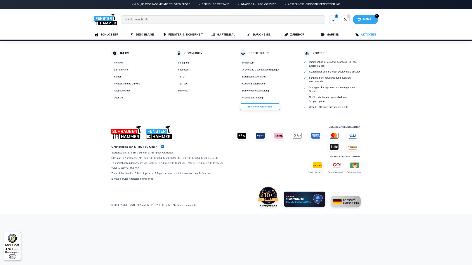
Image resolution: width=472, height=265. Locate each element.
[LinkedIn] (162, 146)
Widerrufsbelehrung (252, 97)
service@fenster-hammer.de (136, 178)
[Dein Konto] (345, 19)
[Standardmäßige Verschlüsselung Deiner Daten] (304, 199)
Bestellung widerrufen (260, 106)
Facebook (183, 69)
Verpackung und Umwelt (127, 83)
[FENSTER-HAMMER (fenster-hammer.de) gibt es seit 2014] (268, 197)
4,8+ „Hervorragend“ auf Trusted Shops (162, 4)
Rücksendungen (122, 90)
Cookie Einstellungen (253, 83)
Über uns (119, 97)
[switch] (12, 256)
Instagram (183, 62)
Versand (118, 62)
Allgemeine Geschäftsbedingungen (260, 69)
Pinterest (183, 90)
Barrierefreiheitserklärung (255, 90)
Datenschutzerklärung (254, 76)
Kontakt (118, 76)
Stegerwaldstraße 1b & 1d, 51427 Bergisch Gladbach (142, 152)
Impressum (248, 62)
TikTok (181, 76)
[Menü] (18, 234)
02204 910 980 (130, 168)
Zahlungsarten (121, 69)
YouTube (183, 83)
